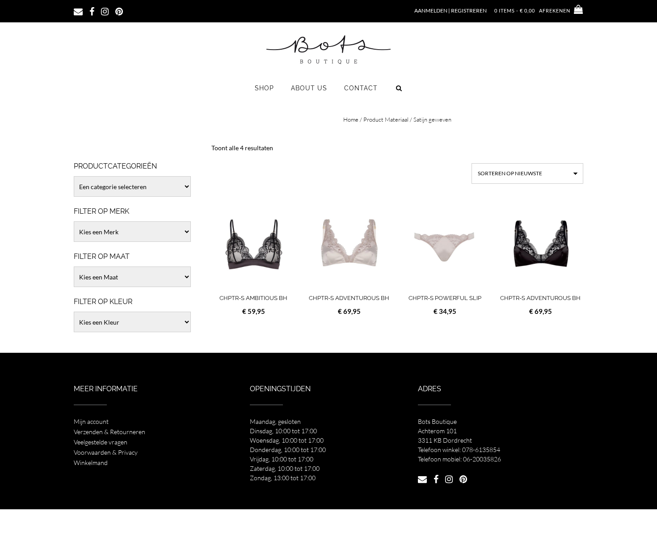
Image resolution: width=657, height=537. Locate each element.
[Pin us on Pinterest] (119, 10)
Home (350, 119)
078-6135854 (481, 449)
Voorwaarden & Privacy (106, 452)
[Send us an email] (78, 10)
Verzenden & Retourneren (109, 432)
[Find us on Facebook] (91, 10)
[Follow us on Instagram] (105, 10)
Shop (264, 88)
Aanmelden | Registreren (450, 10)
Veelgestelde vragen (100, 442)
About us (309, 88)
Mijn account (91, 421)
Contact (361, 88)
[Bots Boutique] (328, 49)
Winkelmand (91, 462)
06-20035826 (482, 459)
